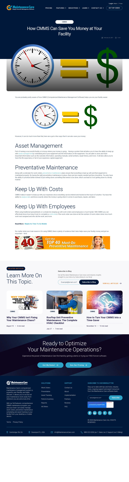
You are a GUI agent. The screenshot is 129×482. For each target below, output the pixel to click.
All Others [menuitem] (44, 407)
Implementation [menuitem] (70, 395)
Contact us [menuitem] (68, 388)
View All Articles (111, 283)
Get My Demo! (49, 365)
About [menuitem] (66, 391)
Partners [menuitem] (67, 399)
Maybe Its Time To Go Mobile (36, 224)
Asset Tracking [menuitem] (46, 395)
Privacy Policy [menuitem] (18, 422)
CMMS (64, 22)
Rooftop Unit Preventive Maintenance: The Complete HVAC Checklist (62, 320)
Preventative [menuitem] (45, 391)
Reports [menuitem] (44, 403)
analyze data (26, 197)
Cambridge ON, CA (15, 432)
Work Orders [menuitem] (45, 388)
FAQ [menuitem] (65, 407)
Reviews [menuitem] (67, 403)
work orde (53, 214)
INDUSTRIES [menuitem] (73, 8)
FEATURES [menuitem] (60, 8)
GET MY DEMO (114, 8)
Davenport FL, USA (38, 432)
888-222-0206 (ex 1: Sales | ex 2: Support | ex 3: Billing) (103, 432)
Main (116, 3)
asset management (25, 154)
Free (120, 3)
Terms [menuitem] (9, 422)
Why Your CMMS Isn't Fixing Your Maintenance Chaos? (22, 319)
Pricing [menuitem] (48, 8)
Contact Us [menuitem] (96, 8)
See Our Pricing (77, 365)
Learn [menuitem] (84, 8)
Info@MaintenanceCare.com (64, 432)
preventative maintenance (52, 173)
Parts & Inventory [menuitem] (47, 399)
